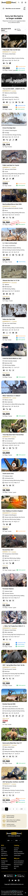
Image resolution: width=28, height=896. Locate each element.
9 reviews (13, 52)
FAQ (15, 868)
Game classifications (19, 853)
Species (16, 849)
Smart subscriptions (19, 861)
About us (3, 848)
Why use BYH (4, 855)
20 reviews (14, 513)
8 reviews (13, 206)
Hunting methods (18, 851)
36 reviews (14, 282)
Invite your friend (18, 864)
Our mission (4, 851)
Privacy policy (4, 866)
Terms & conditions (6, 864)
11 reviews (14, 321)
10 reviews (14, 628)
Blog (2, 849)
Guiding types (17, 855)
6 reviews (13, 91)
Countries (16, 848)
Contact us (4, 853)
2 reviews (13, 551)
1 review (14, 397)
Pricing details (4, 31)
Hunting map (4, 861)
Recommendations (18, 862)
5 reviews (13, 784)
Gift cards (16, 866)
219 (21, 809)
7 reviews (13, 167)
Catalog (3, 862)
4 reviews (13, 436)
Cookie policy (4, 868)
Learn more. (20, 894)
